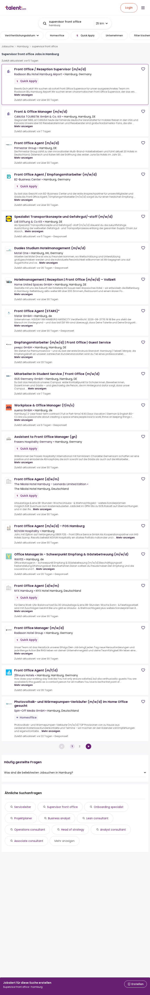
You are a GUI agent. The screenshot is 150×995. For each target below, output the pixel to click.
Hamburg (23, 46)
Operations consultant (29, 830)
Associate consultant (28, 841)
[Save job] (143, 69)
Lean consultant (97, 818)
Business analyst (59, 818)
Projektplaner (23, 818)
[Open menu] (143, 7)
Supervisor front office (62, 807)
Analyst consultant (113, 830)
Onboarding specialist (108, 807)
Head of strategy (72, 830)
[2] (88, 746)
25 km (100, 23)
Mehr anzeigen (23, 94)
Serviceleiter (22, 807)
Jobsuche (7, 46)
